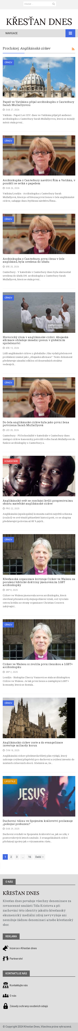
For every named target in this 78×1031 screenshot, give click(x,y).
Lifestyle (10, 781)
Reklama (11, 936)
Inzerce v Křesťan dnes (23, 948)
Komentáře (11, 461)
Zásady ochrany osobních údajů (29, 1006)
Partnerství (16, 958)
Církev (8, 62)
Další (38, 856)
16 (29, 856)
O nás (9, 881)
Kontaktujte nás (19, 985)
